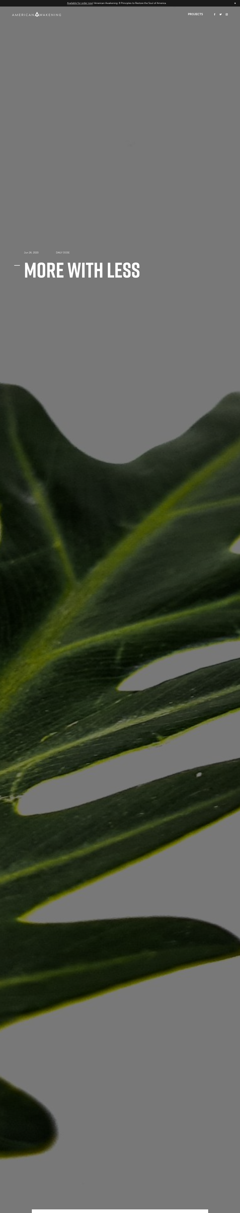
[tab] (63, 252)
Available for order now (80, 3)
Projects (195, 14)
